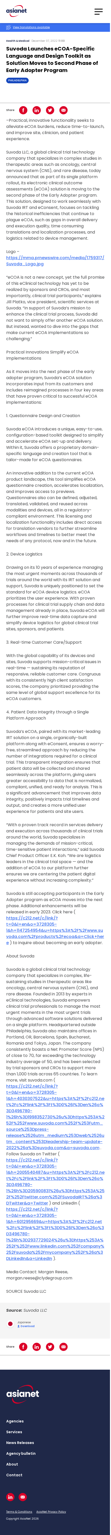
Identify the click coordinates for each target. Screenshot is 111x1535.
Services (14, 1432)
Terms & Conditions (19, 1512)
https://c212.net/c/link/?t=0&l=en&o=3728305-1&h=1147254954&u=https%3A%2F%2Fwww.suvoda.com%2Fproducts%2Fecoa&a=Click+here (55, 930)
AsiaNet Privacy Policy (51, 1512)
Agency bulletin (21, 1453)
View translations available (31, 27)
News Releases (20, 1442)
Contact (14, 1475)
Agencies (15, 1421)
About (12, 1464)
